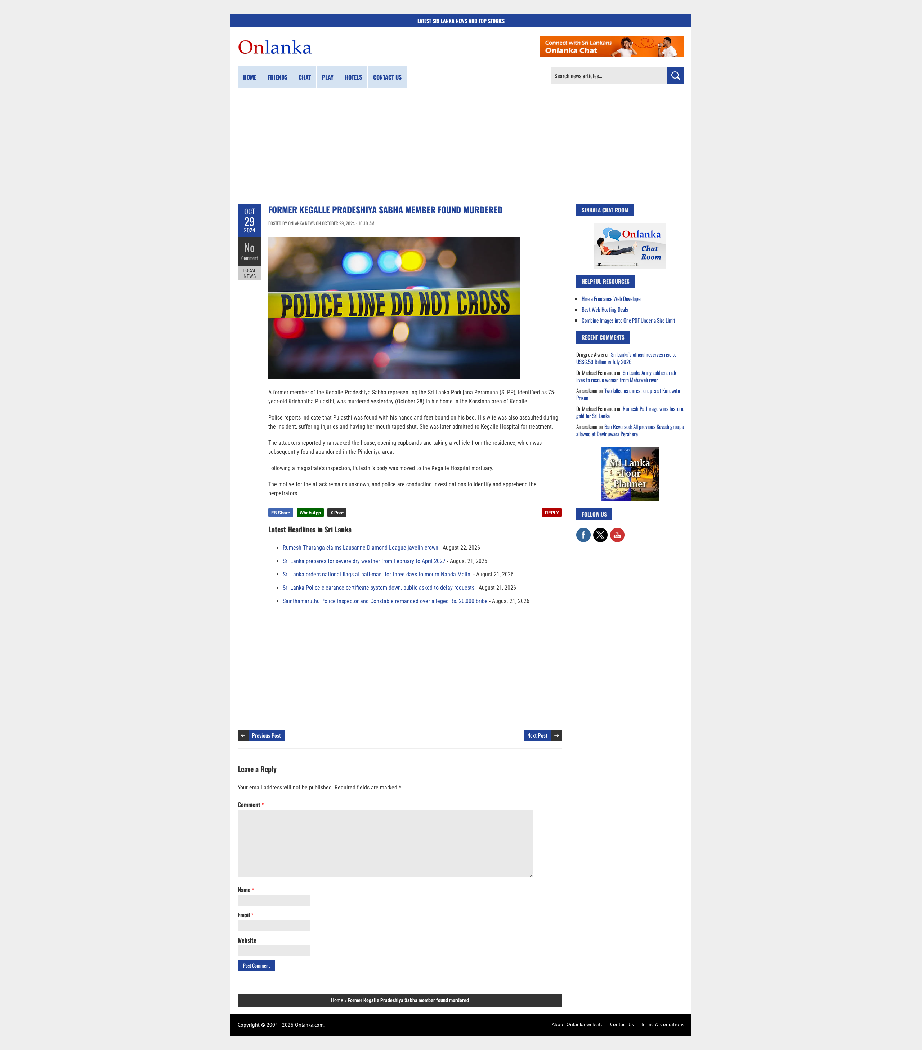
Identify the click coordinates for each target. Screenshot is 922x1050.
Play (328, 77)
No (249, 247)
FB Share (280, 512)
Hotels (353, 77)
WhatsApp (310, 512)
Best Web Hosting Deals (605, 309)
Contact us (387, 77)
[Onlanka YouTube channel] (617, 531)
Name (246, 889)
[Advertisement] (461, 146)
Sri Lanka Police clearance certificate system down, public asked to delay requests (378, 587)
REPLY (552, 512)
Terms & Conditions (662, 1024)
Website (247, 940)
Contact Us (622, 1024)
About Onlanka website (577, 1024)
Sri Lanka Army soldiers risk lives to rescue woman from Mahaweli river (626, 376)
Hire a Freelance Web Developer (612, 298)
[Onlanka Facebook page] (583, 531)
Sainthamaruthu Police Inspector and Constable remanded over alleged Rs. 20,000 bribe (385, 601)
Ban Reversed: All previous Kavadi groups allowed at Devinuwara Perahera (630, 430)
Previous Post (266, 735)
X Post (337, 512)
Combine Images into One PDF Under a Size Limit (628, 320)
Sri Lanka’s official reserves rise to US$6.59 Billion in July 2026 (626, 357)
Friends (277, 77)
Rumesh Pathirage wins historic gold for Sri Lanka (630, 412)
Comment (249, 257)
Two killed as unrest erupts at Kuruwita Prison (628, 394)
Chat (305, 77)
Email (245, 915)
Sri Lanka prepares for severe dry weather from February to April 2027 (364, 561)
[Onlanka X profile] (600, 531)
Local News (249, 273)
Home (249, 77)
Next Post (537, 735)
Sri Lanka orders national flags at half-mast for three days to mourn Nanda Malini (377, 574)
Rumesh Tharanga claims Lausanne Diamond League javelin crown (360, 547)
